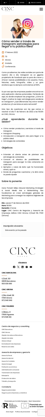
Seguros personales (9, 390)
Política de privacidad (22, 412)
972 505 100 (6, 317)
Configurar (35, 412)
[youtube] (31, 267)
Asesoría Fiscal (7, 355)
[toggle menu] (41, 9)
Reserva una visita (8, 347)
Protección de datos (9, 378)
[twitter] (18, 267)
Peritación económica (9, 367)
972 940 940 (7, 300)
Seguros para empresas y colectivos (14, 393)
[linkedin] (22, 267)
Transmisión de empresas (11, 373)
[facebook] (14, 267)
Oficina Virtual (6, 341)
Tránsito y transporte (9, 381)
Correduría (6, 387)
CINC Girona (6, 332)
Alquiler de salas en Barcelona (12, 335)
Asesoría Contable (8, 361)
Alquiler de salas (7, 338)
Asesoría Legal (7, 364)
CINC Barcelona (7, 329)
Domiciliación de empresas (11, 344)
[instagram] (26, 267)
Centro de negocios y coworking (15, 326)
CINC (8, 9)
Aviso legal (9, 412)
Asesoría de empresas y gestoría (16, 352)
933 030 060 (7, 283)
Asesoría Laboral (7, 358)
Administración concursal (10, 370)
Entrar (22, 2)
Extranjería (5, 375)
